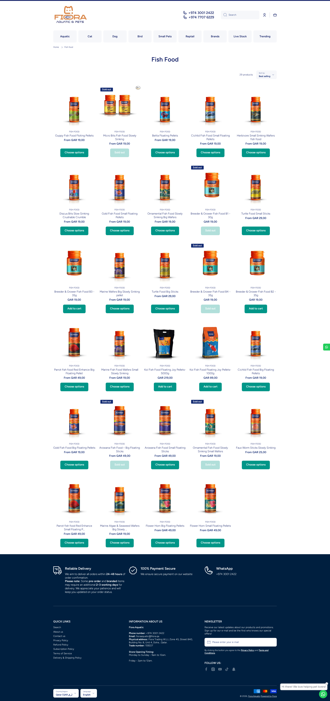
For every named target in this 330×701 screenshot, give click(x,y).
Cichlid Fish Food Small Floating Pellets (210, 137)
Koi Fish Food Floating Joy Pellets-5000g (165, 371)
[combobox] (240, 15)
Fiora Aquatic (254, 696)
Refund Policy (60, 644)
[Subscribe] (272, 642)
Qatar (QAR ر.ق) (64, 694)
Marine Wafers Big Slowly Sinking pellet (120, 293)
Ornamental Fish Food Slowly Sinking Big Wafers (165, 215)
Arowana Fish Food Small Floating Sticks (165, 449)
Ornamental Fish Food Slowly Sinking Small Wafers (210, 449)
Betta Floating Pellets (165, 135)
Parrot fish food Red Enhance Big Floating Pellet (74, 371)
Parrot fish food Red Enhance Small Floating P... (74, 527)
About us (58, 631)
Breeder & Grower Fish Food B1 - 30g (210, 215)
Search (57, 627)
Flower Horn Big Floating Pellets (165, 525)
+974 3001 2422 (201, 13)
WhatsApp (224, 568)
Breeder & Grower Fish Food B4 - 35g (210, 293)
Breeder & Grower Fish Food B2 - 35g (256, 293)
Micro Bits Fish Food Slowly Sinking (119, 137)
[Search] (224, 15)
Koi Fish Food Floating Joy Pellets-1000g (210, 371)
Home (56, 47)
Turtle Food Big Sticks (165, 291)
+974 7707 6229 (201, 17)
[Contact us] (323, 694)
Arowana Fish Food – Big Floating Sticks (119, 449)
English (87, 694)
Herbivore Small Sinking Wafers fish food (256, 137)
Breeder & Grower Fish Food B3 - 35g (74, 293)
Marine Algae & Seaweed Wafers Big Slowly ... (119, 527)
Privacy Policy (60, 640)
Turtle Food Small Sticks (255, 213)
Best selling (264, 76)
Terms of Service (62, 653)
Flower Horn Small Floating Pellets (210, 525)
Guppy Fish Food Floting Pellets (74, 135)
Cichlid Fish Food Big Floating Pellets (256, 371)
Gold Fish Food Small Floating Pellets (120, 215)
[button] (275, 15)
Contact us (59, 636)
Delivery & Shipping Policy (67, 657)
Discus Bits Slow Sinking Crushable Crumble (74, 215)
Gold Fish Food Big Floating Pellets (74, 447)
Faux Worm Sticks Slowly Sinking (256, 447)
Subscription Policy (63, 649)
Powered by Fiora (269, 696)
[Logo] (70, 15)
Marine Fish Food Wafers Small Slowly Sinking (119, 371)
